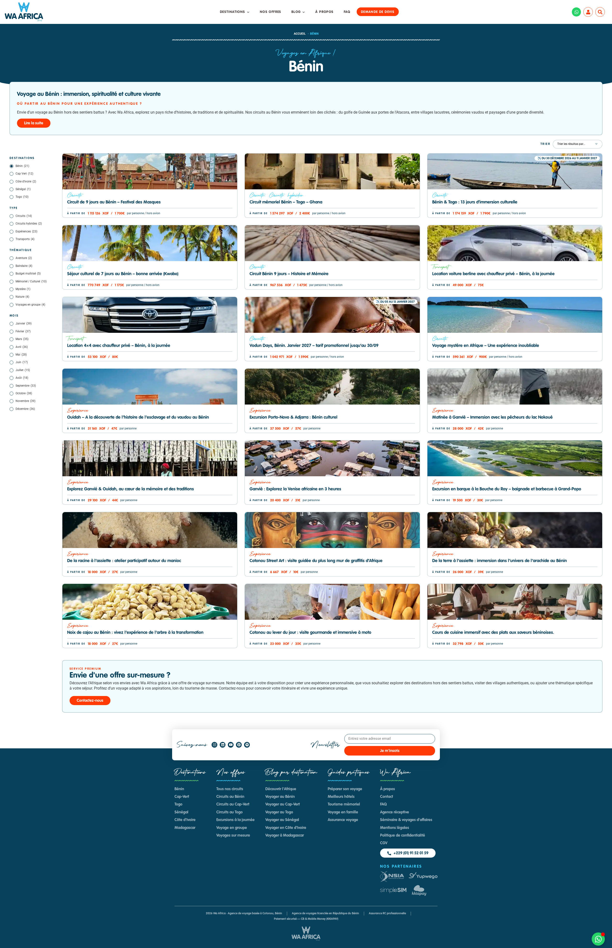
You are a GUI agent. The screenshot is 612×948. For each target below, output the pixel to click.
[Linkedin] (222, 745)
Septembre (26, 385)
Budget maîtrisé (28, 273)
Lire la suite (33, 123)
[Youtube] (231, 745)
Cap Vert (24, 173)
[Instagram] (214, 745)
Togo (22, 196)
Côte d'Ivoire (26, 181)
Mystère (23, 289)
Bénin (22, 166)
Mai (21, 354)
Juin (22, 362)
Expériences (26, 231)
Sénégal (23, 189)
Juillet (23, 370)
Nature (22, 296)
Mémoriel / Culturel (31, 281)
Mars (22, 339)
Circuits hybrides (29, 223)
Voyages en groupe (30, 304)
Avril (22, 347)
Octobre (24, 393)
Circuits (24, 216)
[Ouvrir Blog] (303, 12)
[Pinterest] (239, 745)
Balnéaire (24, 266)
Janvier (24, 323)
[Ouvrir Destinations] (248, 12)
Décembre (25, 409)
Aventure (24, 258)
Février (23, 331)
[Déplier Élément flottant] (598, 939)
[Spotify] (247, 745)
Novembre (25, 401)
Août (22, 377)
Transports (25, 239)
